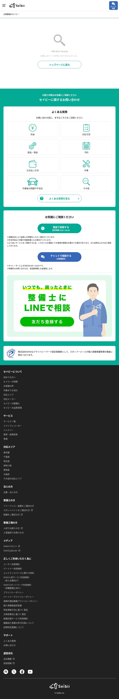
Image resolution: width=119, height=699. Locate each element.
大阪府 (6, 474)
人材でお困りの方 (11, 528)
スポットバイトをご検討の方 (16, 510)
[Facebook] (22, 673)
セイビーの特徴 (10, 381)
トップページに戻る (59, 64)
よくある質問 (9, 640)
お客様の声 (8, 385)
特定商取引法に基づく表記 (15, 609)
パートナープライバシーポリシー (18, 596)
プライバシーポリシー (13, 592)
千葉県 (6, 456)
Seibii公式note (10, 550)
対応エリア (8, 394)
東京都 (6, 452)
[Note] (5, 673)
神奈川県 (7, 465)
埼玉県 (6, 461)
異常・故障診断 (10, 434)
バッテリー (8, 430)
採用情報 (7, 663)
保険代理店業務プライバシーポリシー (20, 601)
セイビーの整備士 (11, 403)
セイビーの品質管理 (12, 407)
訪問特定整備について (13, 627)
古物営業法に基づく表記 (14, 614)
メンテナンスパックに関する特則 (18, 572)
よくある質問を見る (59, 198)
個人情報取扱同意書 (12, 605)
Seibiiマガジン (10, 546)
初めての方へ (9, 377)
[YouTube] (30, 673)
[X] (14, 673)
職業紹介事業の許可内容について (18, 622)
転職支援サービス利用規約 (15, 618)
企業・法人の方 (10, 492)
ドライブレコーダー (12, 425)
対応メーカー (9, 398)
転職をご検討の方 (11, 514)
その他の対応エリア (12, 478)
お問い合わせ (9, 645)
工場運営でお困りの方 (13, 532)
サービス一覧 (9, 421)
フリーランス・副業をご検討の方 (18, 505)
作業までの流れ (10, 390)
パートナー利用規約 (12, 568)
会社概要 (7, 658)
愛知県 (6, 469)
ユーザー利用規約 (11, 564)
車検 (5, 438)
